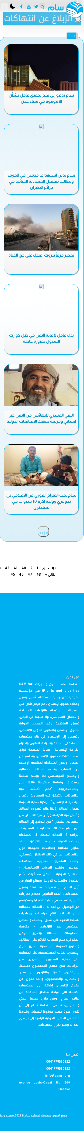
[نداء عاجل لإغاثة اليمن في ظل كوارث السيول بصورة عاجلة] (41, 286)
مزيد (43, 532)
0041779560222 (58, 1061)
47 (30, 574)
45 (13, 574)
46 (21, 574)
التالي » (50, 574)
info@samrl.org (57, 1075)
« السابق (49, 568)
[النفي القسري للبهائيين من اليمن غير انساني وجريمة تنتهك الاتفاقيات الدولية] (41, 385)
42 (7, 568)
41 (15, 568)
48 (38, 574)
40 (23, 568)
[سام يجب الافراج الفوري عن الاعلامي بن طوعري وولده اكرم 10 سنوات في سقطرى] (41, 465)
